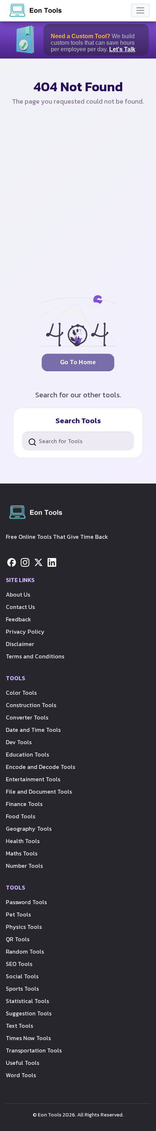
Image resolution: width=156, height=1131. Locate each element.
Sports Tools (22, 988)
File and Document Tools (39, 791)
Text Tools (19, 1025)
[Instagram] (25, 562)
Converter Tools (27, 717)
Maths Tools (21, 853)
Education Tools (27, 754)
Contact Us (20, 606)
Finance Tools (24, 803)
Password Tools (26, 902)
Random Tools (25, 951)
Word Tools (21, 1075)
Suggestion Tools (29, 1013)
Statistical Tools (27, 1000)
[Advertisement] (78, 206)
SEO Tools (19, 963)
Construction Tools (31, 705)
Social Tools (22, 976)
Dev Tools (19, 742)
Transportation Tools (34, 1050)
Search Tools (78, 420)
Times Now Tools (28, 1038)
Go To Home (78, 362)
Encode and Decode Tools (40, 766)
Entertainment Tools (33, 779)
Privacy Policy (25, 631)
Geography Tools (29, 828)
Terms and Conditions (35, 656)
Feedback (18, 619)
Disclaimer (20, 643)
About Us (18, 594)
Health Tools (23, 841)
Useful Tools (22, 1062)
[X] (38, 562)
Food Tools (20, 816)
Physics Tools (24, 926)
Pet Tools (18, 914)
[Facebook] (11, 562)
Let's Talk (122, 49)
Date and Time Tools (33, 729)
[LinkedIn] (52, 562)
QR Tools (17, 939)
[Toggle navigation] (140, 10)
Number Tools (24, 865)
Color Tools (21, 692)
